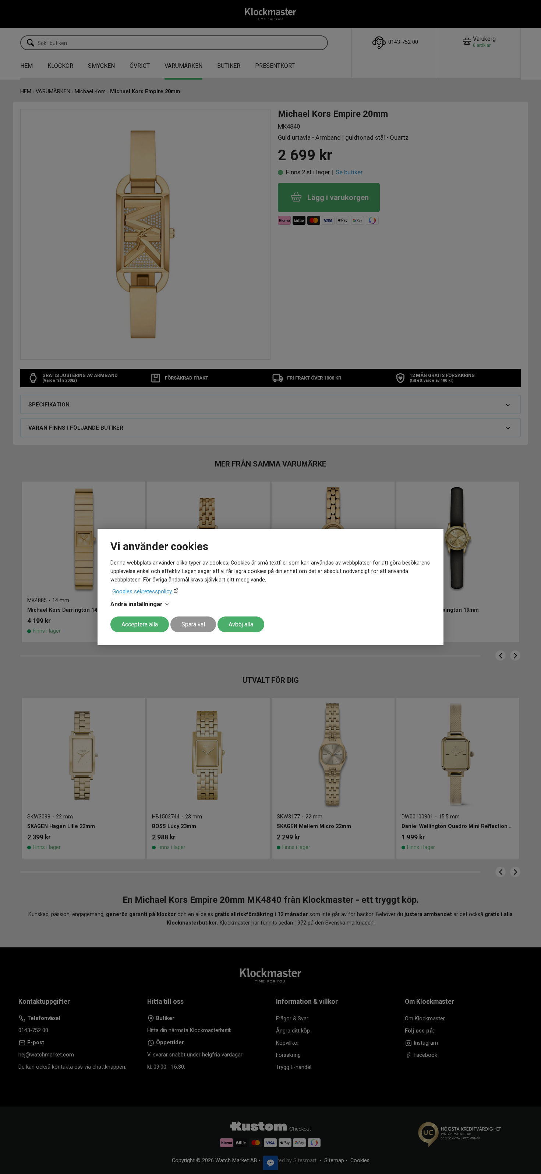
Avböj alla (241, 624)
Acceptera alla (139, 624)
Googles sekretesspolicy (142, 591)
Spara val (193, 624)
